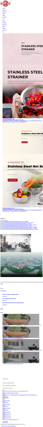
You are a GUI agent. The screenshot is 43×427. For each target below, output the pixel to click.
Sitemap (3, 426)
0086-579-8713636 (6, 400)
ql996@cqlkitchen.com (7, 415)
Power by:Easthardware (11, 426)
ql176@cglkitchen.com (7, 417)
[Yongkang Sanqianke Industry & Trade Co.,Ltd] (6, 6)
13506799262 (5, 410)
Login (6, 426)
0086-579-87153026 (6, 408)
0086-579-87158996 (6, 412)
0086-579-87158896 (6, 404)
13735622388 (5, 396)
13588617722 (5, 406)
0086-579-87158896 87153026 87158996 (10, 393)
